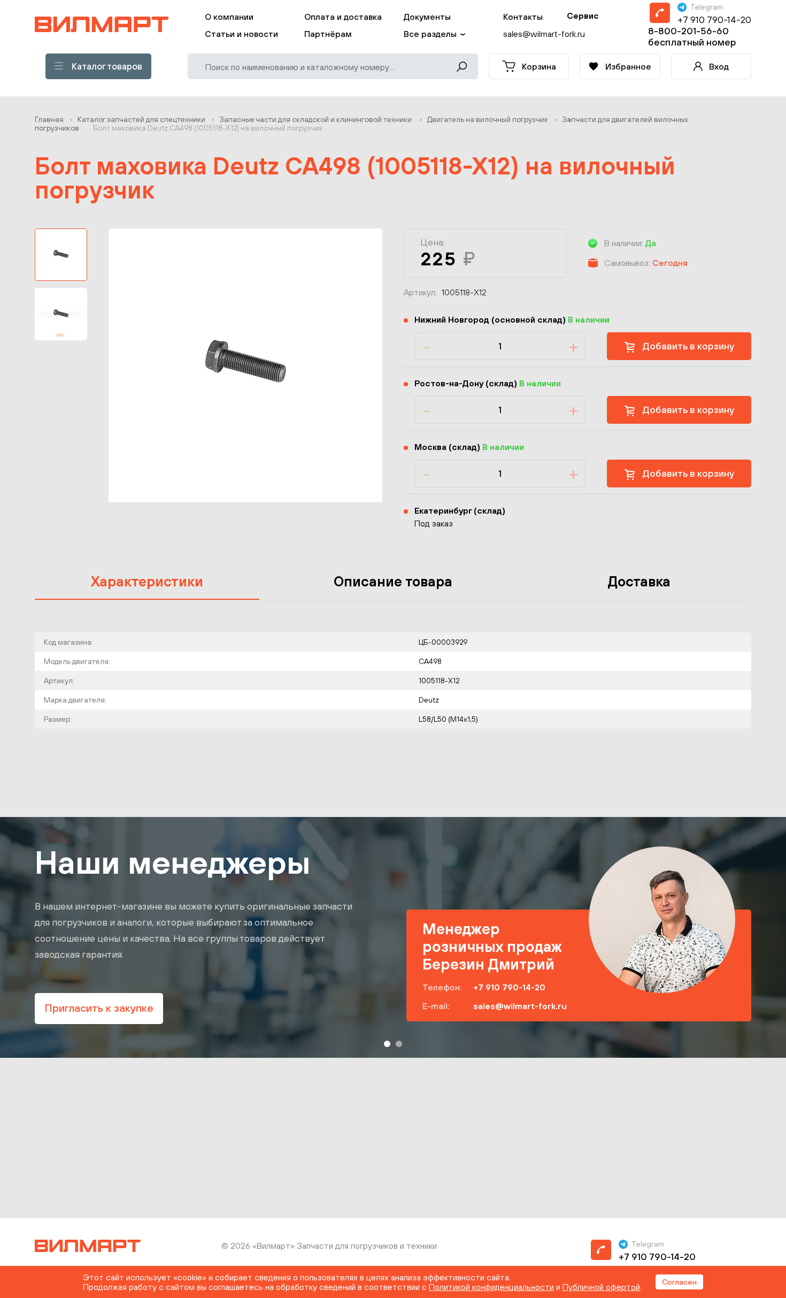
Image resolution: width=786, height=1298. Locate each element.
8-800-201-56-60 (688, 30)
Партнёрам (328, 34)
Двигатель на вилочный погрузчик (487, 119)
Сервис (583, 15)
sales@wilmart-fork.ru (520, 1006)
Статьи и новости (241, 34)
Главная (49, 119)
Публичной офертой (601, 1287)
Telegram (706, 7)
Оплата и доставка (343, 16)
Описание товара (393, 581)
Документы (427, 16)
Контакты (523, 16)
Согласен (679, 1282)
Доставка (639, 581)
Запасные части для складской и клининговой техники (316, 119)
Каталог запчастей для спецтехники (141, 119)
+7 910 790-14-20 (714, 19)
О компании (229, 16)
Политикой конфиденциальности (491, 1287)
